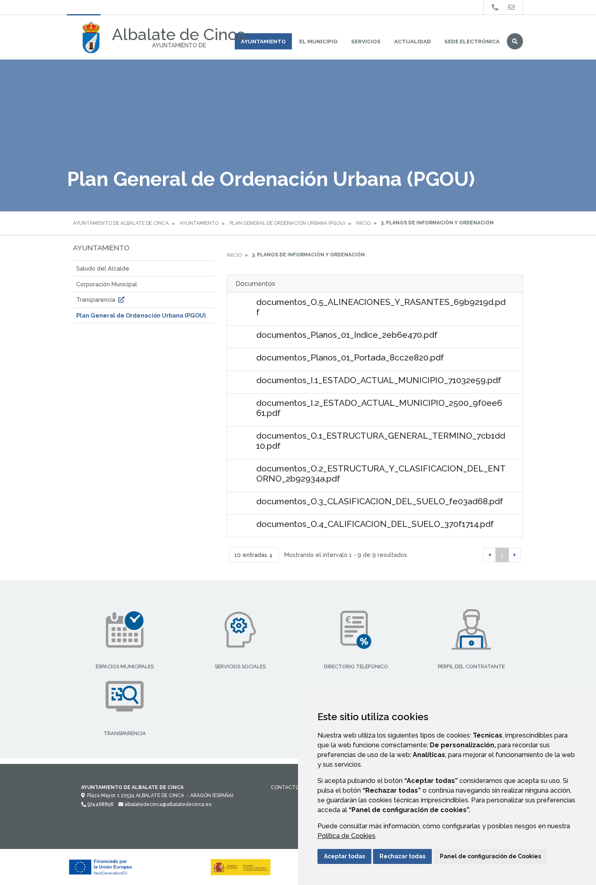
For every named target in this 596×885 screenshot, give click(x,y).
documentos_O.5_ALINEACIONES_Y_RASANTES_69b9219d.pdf (381, 307)
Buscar (515, 41)
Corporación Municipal (106, 284)
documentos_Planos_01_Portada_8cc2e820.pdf (350, 357)
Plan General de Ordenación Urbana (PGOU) (287, 223)
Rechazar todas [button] (402, 856)
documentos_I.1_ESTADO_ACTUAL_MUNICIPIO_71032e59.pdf (378, 380)
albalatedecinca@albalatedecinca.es (167, 804)
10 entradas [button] (250, 554)
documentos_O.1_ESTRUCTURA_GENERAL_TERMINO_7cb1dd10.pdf (380, 441)
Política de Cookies (346, 836)
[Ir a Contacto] (511, 7)
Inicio (363, 223)
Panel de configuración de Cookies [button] (490, 856)
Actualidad (412, 41)
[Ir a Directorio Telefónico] (495, 7)
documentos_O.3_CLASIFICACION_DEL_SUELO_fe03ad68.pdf (379, 501)
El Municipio (318, 41)
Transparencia (96, 299)
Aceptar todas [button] (344, 856)
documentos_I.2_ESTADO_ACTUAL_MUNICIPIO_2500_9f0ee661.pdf (379, 408)
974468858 (100, 804)
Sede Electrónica (472, 41)
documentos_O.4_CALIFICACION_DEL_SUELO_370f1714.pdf (375, 524)
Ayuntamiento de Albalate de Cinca (121, 223)
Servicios (366, 41)
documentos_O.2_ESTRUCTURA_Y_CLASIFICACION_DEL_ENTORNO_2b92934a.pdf (381, 473)
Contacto (285, 787)
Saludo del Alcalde (102, 268)
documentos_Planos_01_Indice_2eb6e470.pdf (346, 335)
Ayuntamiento (263, 41)
